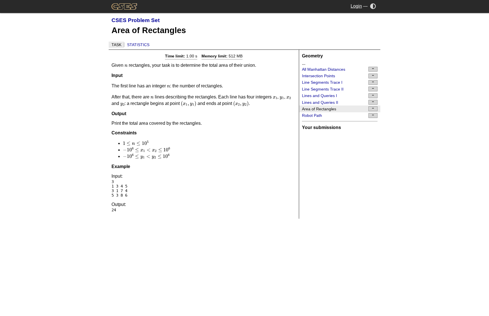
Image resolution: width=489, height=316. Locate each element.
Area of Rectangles (319, 109)
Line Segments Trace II (323, 89)
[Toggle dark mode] (373, 6)
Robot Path (312, 115)
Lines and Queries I (319, 95)
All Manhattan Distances (323, 69)
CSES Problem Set (135, 20)
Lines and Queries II (320, 102)
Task (116, 44)
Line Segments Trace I (322, 82)
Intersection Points (318, 76)
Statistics (138, 44)
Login (356, 6)
